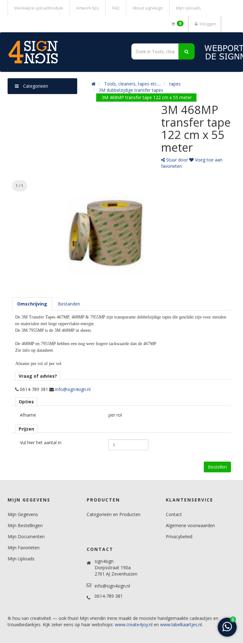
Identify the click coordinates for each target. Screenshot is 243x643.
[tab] (32, 304)
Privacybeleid (179, 536)
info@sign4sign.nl (72, 389)
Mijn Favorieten (24, 548)
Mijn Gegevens (23, 514)
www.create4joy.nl (134, 624)
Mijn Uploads (188, 8)
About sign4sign (148, 8)
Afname (28, 415)
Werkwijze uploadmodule (38, 8)
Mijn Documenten (26, 536)
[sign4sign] (62, 52)
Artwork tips (87, 8)
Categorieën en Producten (113, 514)
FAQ (116, 8)
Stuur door (176, 160)
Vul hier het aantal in (40, 442)
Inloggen (207, 24)
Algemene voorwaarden (190, 525)
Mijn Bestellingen (25, 525)
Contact (174, 514)
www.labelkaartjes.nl (181, 624)
